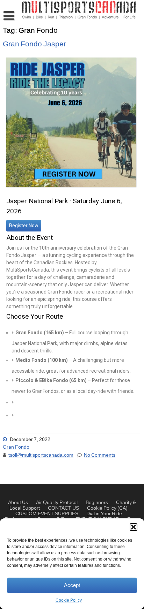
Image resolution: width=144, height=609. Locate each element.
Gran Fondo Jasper (34, 44)
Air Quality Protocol (57, 502)
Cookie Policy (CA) (107, 508)
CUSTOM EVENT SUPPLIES (46, 513)
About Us (18, 502)
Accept (72, 585)
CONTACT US (63, 508)
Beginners (97, 502)
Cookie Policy (69, 600)
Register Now (23, 225)
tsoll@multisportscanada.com (40, 455)
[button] (133, 527)
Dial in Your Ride (104, 513)
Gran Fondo (16, 447)
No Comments (99, 455)
